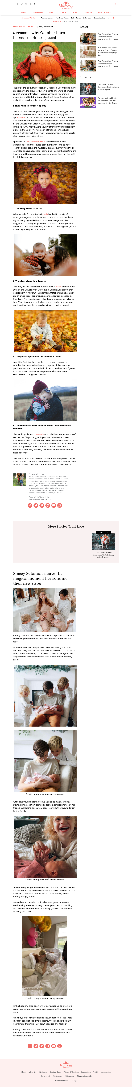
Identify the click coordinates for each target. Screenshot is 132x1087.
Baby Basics (76, 18)
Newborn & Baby (28, 18)
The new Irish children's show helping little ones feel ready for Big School (107, 100)
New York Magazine (35, 141)
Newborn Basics (62, 18)
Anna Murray (36, 473)
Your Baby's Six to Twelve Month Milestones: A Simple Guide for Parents (108, 36)
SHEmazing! (70, 1076)
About (23, 1072)
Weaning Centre (47, 18)
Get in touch (45, 1076)
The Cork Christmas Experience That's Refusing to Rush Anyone (108, 86)
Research (21, 117)
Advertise (32, 1072)
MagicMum (57, 1076)
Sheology (73, 1081)
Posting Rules (55, 1072)
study (45, 214)
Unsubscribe (106, 1072)
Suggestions (86, 1072)
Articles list (48, 27)
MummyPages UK (84, 1076)
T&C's (95, 1072)
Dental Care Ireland (70, 21)
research (39, 434)
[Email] (53, 505)
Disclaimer (43, 1072)
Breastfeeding (99, 18)
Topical (38, 27)
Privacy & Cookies (71, 1072)
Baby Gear (87, 18)
